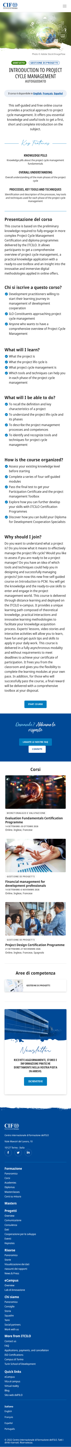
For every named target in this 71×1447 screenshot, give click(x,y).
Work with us (12, 1329)
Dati (7, 1229)
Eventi (8, 1238)
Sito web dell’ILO (14, 1395)
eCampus (11, 1280)
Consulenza (11, 1225)
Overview (9, 1215)
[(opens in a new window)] (8, 1152)
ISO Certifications (14, 1354)
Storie (8, 1259)
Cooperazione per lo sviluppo (20, 1234)
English (37, 93)
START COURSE (35, 704)
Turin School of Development (20, 1364)
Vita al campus (12, 1381)
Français (48, 93)
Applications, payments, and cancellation (27, 1350)
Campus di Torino (14, 1359)
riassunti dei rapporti (16, 1268)
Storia (8, 1311)
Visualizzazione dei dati (17, 1264)
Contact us (10, 1341)
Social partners (13, 1324)
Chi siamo (12, 1297)
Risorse (10, 1250)
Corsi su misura (13, 1196)
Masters (11, 1203)
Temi (7, 1320)
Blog (7, 1390)
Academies (10, 1182)
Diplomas (10, 1187)
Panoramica (11, 1173)
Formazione (13, 1168)
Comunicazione (13, 1220)
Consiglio (10, 1306)
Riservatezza (26, 1442)
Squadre (9, 1315)
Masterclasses (12, 1192)
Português (10, 1428)
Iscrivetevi (35, 1081)
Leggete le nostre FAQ (35, 742)
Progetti (11, 1210)
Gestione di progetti (44, 62)
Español (58, 93)
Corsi (7, 1178)
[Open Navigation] (64, 6)
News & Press (12, 1273)
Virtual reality (12, 1386)
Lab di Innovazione (15, 1290)
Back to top (66, 1444)
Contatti (37, 749)
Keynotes (10, 1243)
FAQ (7, 1345)
